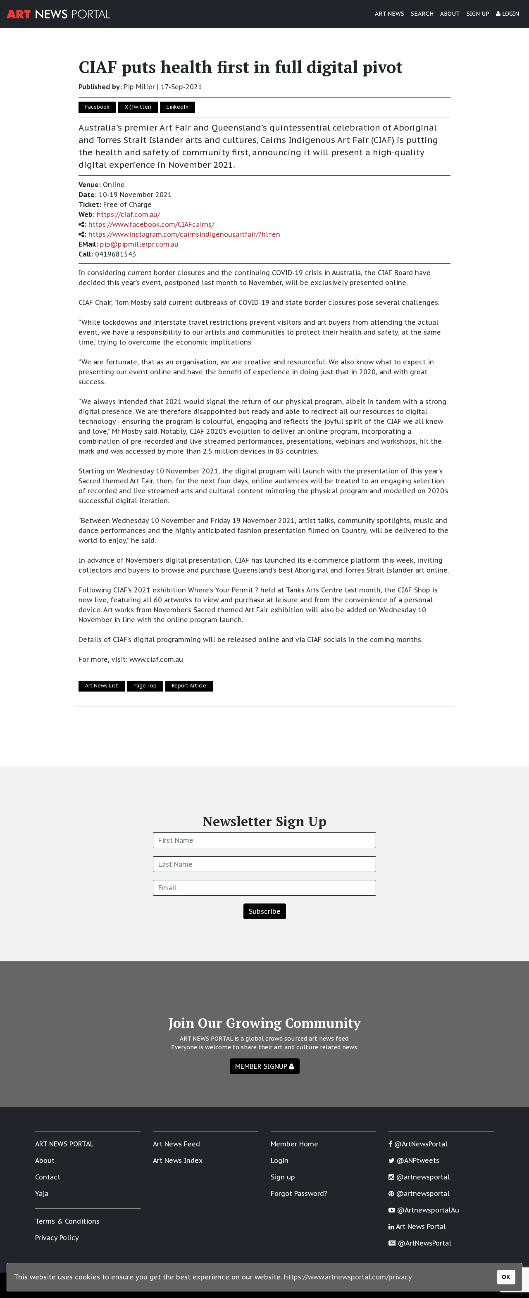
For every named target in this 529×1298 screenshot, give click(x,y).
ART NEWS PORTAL (64, 1144)
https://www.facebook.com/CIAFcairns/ (151, 224)
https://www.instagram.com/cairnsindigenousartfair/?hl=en (184, 234)
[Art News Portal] (58, 14)
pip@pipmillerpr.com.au (139, 244)
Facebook (97, 107)
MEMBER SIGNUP (262, 1066)
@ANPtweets (417, 1160)
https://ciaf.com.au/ (128, 214)
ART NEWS (389, 13)
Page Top (145, 685)
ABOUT (450, 13)
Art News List (101, 685)
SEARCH (422, 13)
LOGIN (509, 13)
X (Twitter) (138, 107)
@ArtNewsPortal (420, 1144)
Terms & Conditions (67, 1221)
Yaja (41, 1193)
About (45, 1160)
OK (506, 1277)
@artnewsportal (422, 1177)
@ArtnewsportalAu (427, 1210)
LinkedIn (177, 107)
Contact (47, 1177)
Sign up (283, 1177)
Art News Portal (420, 1226)
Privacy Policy (57, 1238)
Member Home (294, 1144)
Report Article (189, 685)
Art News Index (178, 1160)
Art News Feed (176, 1144)
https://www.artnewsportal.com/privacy (348, 1277)
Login (279, 1160)
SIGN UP (478, 13)
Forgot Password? (299, 1193)
